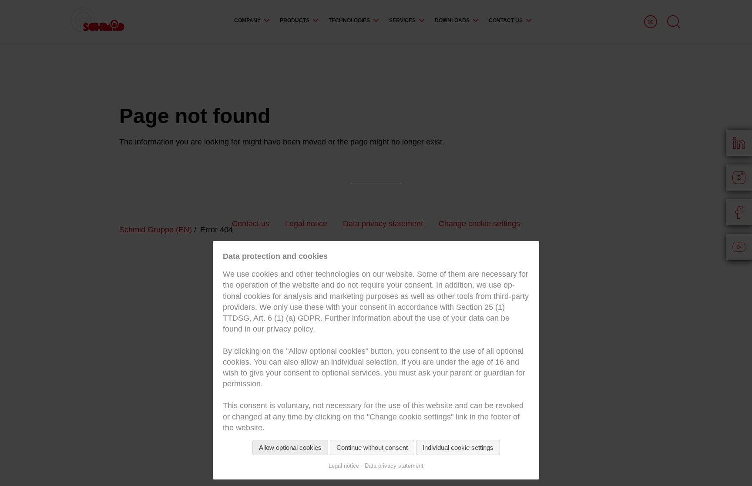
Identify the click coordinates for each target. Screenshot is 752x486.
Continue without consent (372, 447)
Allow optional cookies (290, 447)
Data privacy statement (394, 466)
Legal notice (344, 466)
